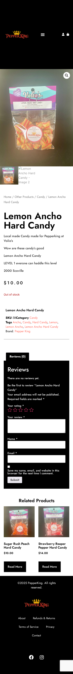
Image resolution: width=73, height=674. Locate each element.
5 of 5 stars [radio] (31, 410)
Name (12, 439)
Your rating (15, 405)
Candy (41, 197)
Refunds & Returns (44, 618)
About (21, 618)
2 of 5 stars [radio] (15, 410)
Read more (15, 567)
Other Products (24, 197)
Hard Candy (39, 322)
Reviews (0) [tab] (17, 356)
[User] (63, 34)
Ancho (17, 322)
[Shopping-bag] (67, 34)
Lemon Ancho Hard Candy (41, 327)
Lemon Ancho (14, 327)
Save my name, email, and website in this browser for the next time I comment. (33, 472)
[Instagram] (41, 657)
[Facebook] (31, 657)
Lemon (53, 322)
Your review (16, 417)
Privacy (50, 627)
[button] (42, 34)
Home (7, 197)
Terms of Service (29, 627)
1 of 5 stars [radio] (9, 410)
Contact (36, 635)
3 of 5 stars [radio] (20, 410)
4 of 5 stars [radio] (26, 410)
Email (12, 453)
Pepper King (22, 331)
